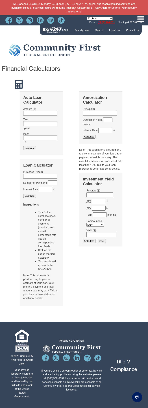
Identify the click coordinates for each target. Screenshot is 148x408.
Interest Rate (30, 189)
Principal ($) (93, 190)
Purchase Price (32, 172)
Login (65, 30)
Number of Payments (35, 182)
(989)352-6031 (106, 22)
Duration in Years (93, 119)
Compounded (94, 221)
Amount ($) (29, 109)
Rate (26, 133)
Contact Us (132, 30)
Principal (88, 109)
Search (99, 30)
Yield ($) (91, 230)
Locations (114, 30)
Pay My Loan (82, 30)
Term (26, 119)
